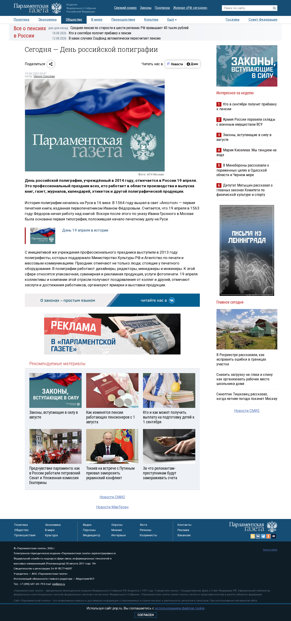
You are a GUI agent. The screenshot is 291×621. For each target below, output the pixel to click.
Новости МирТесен (112, 507)
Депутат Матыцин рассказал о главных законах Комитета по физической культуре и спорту (244, 190)
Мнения (116, 530)
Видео (87, 524)
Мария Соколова (44, 76)
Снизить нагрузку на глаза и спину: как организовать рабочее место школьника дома (244, 379)
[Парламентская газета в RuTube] (273, 536)
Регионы (145, 530)
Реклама (183, 530)
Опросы (117, 524)
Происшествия (123, 20)
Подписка (162, 8)
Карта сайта (270, 549)
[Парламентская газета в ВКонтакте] (258, 536)
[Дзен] (192, 64)
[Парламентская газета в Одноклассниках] (268, 536)
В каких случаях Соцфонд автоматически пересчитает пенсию (106, 38)
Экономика (47, 20)
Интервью (118, 535)
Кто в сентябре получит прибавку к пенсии (91, 33)
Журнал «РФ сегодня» (190, 8)
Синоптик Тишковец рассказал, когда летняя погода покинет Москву (246, 396)
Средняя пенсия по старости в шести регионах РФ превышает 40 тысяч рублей (118, 28)
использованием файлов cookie (180, 608)
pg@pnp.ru (58, 584)
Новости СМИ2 (112, 497)
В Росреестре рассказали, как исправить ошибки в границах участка (241, 359)
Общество (74, 20)
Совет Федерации (262, 20)
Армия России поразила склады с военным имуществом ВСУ (245, 121)
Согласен (146, 615)
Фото (143, 524)
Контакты (184, 524)
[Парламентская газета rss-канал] (253, 536)
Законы (145, 8)
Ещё (170, 20)
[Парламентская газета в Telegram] (263, 536)
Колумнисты (148, 535)
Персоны (89, 530)
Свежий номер (125, 8)
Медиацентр (91, 535)
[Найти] (274, 8)
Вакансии (184, 535)
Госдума (232, 20)
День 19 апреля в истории (85, 230)
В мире (96, 20)
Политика (21, 20)
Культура (151, 20)
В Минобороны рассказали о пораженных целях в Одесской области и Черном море (242, 170)
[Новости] (175, 64)
